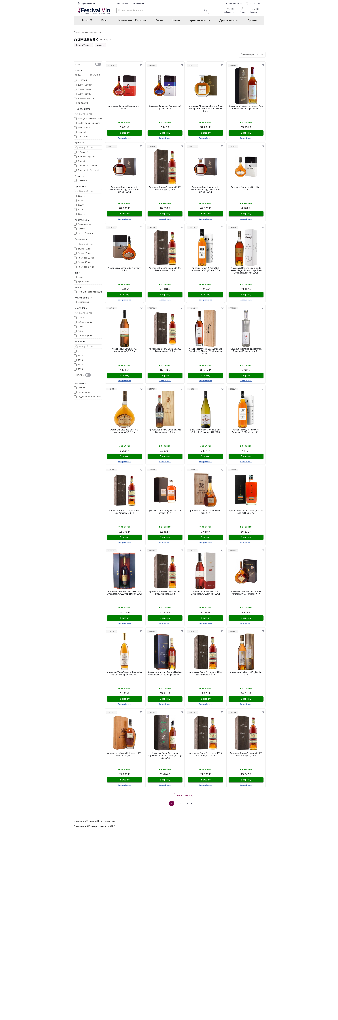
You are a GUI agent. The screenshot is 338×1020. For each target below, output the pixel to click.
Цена (77, 70)
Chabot (100, 45)
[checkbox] (98, 64)
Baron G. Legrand (86, 157)
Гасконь (82, 229)
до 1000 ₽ (82, 80)
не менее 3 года (86, 267)
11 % (80, 200)
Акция (78, 64)
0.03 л (81, 318)
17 (196, 803)
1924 (80, 365)
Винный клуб (122, 3)
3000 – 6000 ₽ (85, 89)
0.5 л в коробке (85, 336)
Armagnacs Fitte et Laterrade (92, 119)
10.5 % (81, 196)
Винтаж (78, 341)
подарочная (84, 392)
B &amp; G (83, 152)
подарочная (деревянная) (91, 397)
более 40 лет (84, 249)
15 (187, 803)
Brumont (82, 132)
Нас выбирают (139, 3)
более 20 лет (84, 253)
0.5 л (80, 331)
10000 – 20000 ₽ (86, 98)
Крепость (79, 186)
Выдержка (80, 239)
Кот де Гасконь (85, 233)
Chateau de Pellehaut (88, 170)
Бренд (78, 142)
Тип (77, 273)
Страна (78, 176)
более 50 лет (84, 262)
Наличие (79, 375)
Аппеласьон (81, 220)
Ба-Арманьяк (84, 224)
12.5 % (81, 214)
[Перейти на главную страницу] (94, 10)
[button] (252, 55)
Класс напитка (82, 298)
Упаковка (79, 383)
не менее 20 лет (86, 258)
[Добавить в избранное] (141, 65)
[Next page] (199, 803)
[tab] (88, 64)
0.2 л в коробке (85, 322)
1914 (80, 356)
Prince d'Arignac (83, 45)
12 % (80, 209)
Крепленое (83, 282)
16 (191, 803)
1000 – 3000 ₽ (85, 85)
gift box (81, 388)
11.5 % (81, 205)
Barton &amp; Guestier (89, 123)
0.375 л (81, 327)
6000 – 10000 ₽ (85, 94)
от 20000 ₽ (83, 103)
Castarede (83, 137)
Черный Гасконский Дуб (90, 292)
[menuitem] (87, 20)
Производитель (82, 109)
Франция (82, 180)
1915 (80, 360)
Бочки (78, 287)
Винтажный (84, 302)
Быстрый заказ (124, 138)
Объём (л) (80, 308)
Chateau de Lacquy (87, 166)
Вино (80, 277)
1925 (80, 369)
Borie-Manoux (85, 128)
